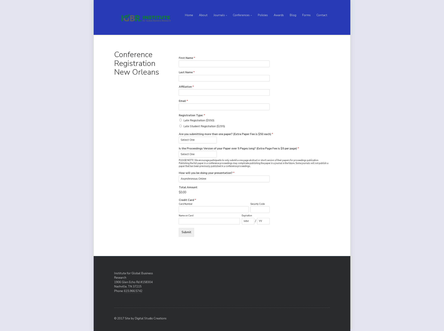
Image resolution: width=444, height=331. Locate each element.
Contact (322, 15)
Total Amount (188, 187)
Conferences (241, 15)
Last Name (187, 72)
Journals (219, 15)
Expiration (247, 215)
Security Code (257, 204)
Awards (279, 15)
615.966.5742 (133, 291)
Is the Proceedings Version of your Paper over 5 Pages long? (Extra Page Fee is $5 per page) (239, 148)
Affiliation (186, 87)
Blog (293, 15)
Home (189, 15)
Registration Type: (192, 115)
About (203, 15)
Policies (263, 15)
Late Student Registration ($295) (204, 126)
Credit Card (187, 200)
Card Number (186, 204)
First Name (187, 58)
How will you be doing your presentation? (206, 173)
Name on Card (186, 215)
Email (183, 101)
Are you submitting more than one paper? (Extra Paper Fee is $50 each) (226, 134)
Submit (186, 232)
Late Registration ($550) (198, 120)
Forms (306, 15)
